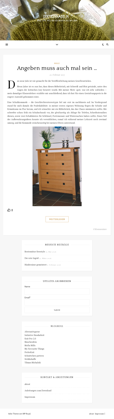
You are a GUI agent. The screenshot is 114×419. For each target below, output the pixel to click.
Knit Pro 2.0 (30, 338)
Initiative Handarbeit (34, 335)
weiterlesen (57, 219)
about (27, 384)
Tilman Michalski (33, 362)
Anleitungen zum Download (38, 390)
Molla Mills (30, 345)
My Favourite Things (34, 348)
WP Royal (26, 414)
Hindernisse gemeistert (36, 264)
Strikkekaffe (30, 359)
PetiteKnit (29, 352)
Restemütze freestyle (35, 251)
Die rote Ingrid (32, 258)
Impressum (30, 396)
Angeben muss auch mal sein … (57, 68)
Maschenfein (31, 341)
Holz (57, 63)
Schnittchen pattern (34, 355)
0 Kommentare (100, 229)
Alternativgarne (32, 331)
